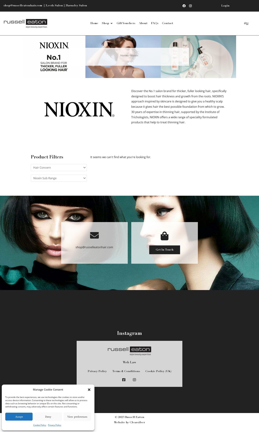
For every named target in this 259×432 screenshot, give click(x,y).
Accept (19, 416)
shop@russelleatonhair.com (23, 5)
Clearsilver (137, 422)
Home (124, 55)
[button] (89, 389)
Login (225, 5)
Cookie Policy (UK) (158, 371)
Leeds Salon (54, 5)
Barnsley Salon (76, 5)
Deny (48, 416)
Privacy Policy (54, 425)
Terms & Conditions (126, 371)
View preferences (77, 416)
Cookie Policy (39, 425)
